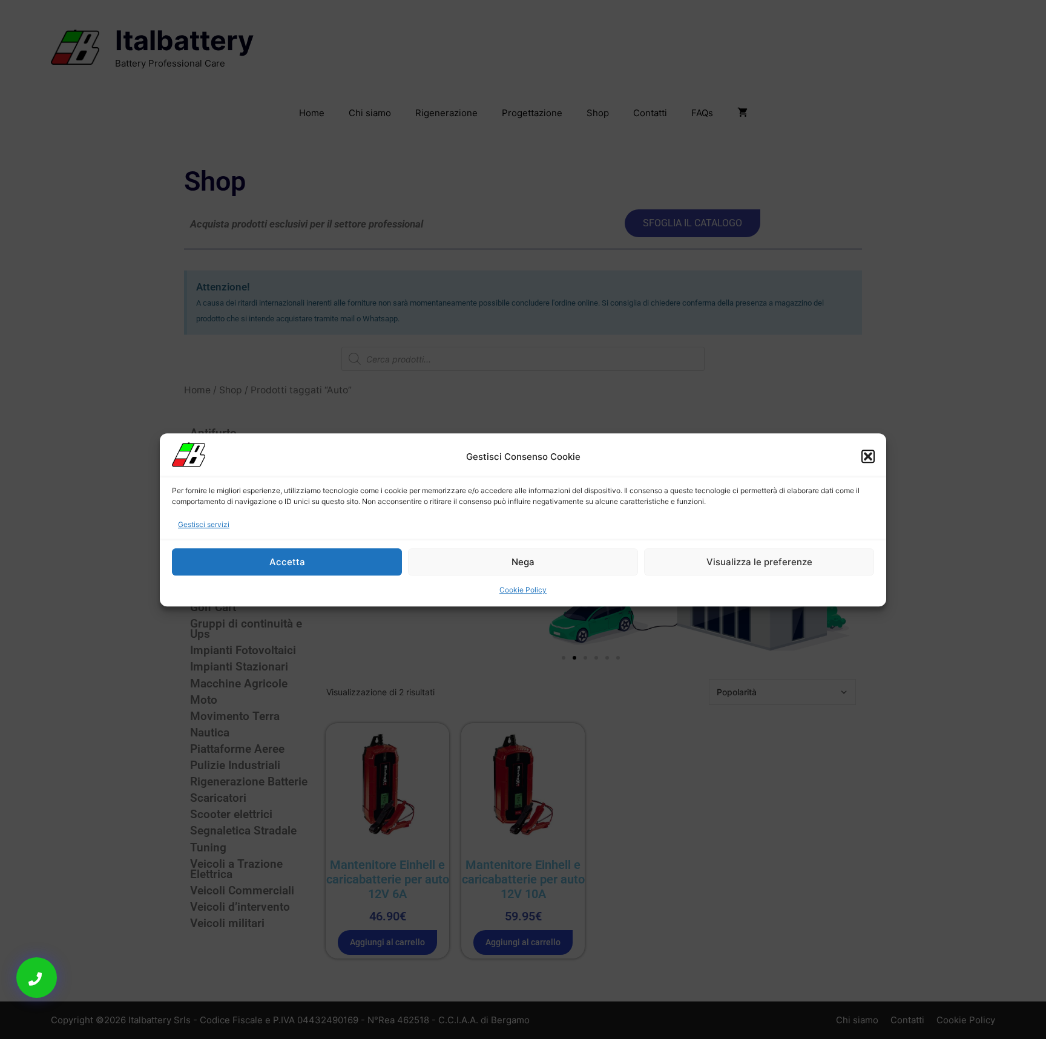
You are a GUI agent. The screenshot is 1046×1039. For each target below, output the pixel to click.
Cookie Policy (523, 589)
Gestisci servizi (203, 523)
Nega (523, 561)
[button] (868, 457)
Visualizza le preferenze (759, 561)
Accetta (287, 561)
